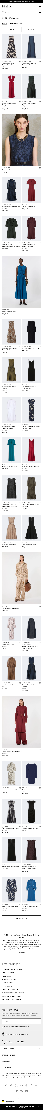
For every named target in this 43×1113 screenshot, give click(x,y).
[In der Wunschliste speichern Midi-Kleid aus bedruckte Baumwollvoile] (20, 346)
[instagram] (6, 1085)
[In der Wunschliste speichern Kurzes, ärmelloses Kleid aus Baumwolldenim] (40, 643)
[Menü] (40, 6)
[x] (16, 1085)
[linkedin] (26, 1091)
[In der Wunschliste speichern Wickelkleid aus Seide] (20, 643)
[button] (10, 29)
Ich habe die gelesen (16, 1027)
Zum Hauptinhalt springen (9, 1)
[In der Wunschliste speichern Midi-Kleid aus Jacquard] (20, 543)
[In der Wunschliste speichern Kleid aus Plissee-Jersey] (40, 310)
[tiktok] (26, 1085)
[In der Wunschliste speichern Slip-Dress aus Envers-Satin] (40, 465)
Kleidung (4, 23)
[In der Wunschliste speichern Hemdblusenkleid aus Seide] (40, 606)
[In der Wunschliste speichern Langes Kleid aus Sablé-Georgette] (20, 101)
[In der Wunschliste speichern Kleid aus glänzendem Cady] (40, 826)
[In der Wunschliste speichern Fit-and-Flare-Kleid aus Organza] (40, 101)
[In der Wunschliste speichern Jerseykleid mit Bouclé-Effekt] (40, 346)
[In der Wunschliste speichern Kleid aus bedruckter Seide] (20, 788)
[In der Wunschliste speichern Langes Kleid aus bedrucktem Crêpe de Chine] (40, 425)
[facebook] (11, 1085)
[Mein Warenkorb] (35, 6)
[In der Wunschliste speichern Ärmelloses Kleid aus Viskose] (20, 826)
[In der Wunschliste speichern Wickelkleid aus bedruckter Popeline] (20, 904)
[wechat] (21, 1091)
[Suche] (40, 12)
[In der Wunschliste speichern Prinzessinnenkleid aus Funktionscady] (40, 385)
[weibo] (37, 1085)
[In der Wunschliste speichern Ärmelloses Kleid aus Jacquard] (40, 168)
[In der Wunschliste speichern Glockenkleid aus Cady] (40, 543)
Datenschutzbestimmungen (18, 1027)
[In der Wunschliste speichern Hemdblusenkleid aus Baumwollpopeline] (40, 243)
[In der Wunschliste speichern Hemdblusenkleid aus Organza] (20, 205)
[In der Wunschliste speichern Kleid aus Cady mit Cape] (20, 465)
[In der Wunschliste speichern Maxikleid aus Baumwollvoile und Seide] (40, 503)
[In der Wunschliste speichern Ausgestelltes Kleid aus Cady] (20, 865)
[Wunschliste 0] (30, 6)
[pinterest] (32, 1085)
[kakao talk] (16, 1091)
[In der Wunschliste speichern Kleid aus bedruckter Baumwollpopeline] (20, 61)
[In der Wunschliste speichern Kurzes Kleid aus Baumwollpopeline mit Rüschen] (20, 243)
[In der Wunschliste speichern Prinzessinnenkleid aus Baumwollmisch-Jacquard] (20, 503)
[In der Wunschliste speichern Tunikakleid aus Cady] (40, 788)
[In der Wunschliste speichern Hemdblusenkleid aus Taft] (40, 904)
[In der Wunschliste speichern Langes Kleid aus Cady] (40, 205)
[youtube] (21, 1085)
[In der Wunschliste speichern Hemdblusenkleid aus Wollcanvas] (40, 750)
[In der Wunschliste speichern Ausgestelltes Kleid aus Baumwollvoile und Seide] (40, 61)
